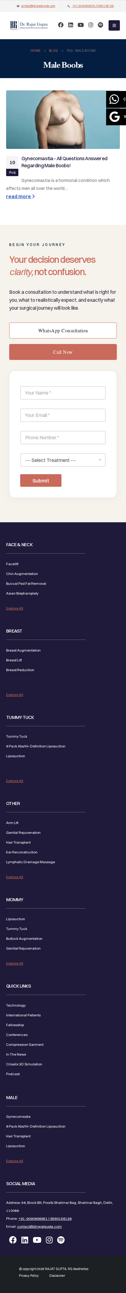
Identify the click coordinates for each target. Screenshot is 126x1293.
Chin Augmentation (22, 574)
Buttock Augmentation (24, 938)
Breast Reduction (20, 670)
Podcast (13, 1074)
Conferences (17, 1035)
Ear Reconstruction (22, 852)
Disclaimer (57, 1276)
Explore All (14, 608)
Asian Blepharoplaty (22, 593)
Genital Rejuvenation (23, 832)
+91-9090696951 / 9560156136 (93, 6)
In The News (16, 1054)
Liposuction (15, 756)
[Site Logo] (29, 25)
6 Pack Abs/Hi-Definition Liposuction (35, 746)
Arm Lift (12, 823)
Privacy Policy (29, 1276)
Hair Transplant (18, 842)
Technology (16, 1005)
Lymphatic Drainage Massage (30, 862)
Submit (40, 480)
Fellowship (15, 1025)
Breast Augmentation (23, 650)
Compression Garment (24, 1044)
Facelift (12, 564)
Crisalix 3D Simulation (24, 1064)
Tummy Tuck (16, 736)
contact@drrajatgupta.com (38, 6)
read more (19, 196)
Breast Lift (14, 660)
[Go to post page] (63, 119)
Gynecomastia (18, 1116)
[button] (114, 25)
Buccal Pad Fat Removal (26, 583)
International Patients (23, 1015)
